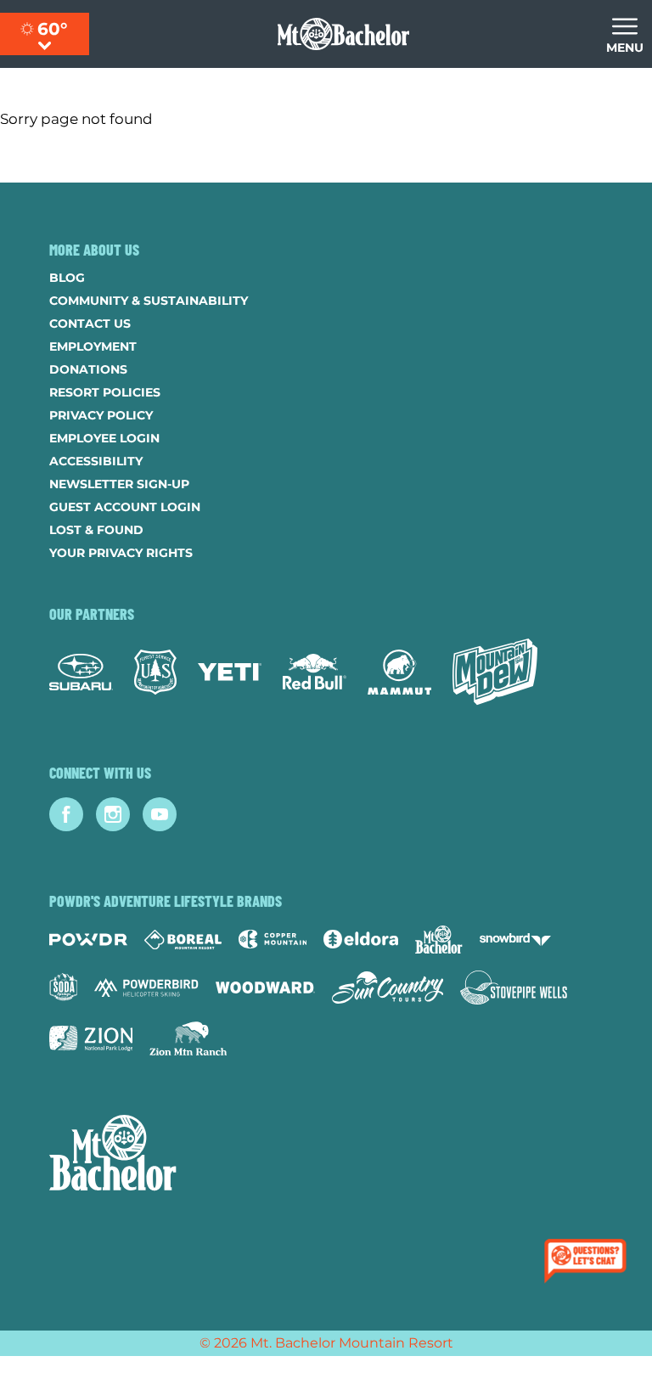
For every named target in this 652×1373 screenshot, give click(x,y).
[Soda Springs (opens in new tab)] (63, 987)
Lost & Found (96, 529)
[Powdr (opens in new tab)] (88, 939)
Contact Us (90, 323)
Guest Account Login (124, 507)
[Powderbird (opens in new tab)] (146, 987)
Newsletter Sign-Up (119, 484)
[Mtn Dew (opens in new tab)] (494, 672)
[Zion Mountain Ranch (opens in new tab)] (188, 1038)
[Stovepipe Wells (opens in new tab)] (513, 987)
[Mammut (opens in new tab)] (399, 672)
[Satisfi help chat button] (589, 1263)
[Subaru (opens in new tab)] (81, 672)
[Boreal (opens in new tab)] (183, 939)
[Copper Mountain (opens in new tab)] (273, 939)
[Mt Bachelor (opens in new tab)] (438, 940)
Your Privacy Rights (121, 552)
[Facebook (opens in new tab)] (66, 814)
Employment (93, 346)
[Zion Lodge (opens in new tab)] (91, 1038)
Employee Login (104, 438)
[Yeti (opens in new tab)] (229, 672)
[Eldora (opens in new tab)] (360, 939)
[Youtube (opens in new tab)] (160, 814)
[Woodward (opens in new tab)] (265, 987)
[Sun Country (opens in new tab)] (388, 987)
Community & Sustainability (148, 300)
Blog (67, 277)
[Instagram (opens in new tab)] (113, 814)
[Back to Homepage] (326, 1155)
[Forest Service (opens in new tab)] (155, 672)
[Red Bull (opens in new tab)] (314, 671)
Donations (88, 369)
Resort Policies (104, 392)
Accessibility (96, 461)
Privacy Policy (101, 415)
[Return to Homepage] (343, 34)
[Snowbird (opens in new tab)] (515, 939)
